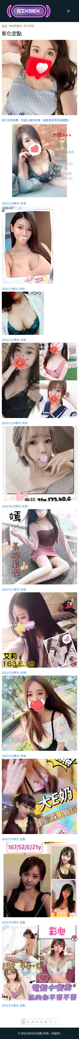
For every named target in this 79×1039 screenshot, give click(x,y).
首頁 (4, 26)
